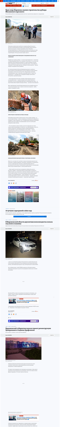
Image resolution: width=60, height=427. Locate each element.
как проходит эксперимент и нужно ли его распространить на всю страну (27, 301)
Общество (9, 326)
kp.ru (37, 180)
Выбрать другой (27, 6)
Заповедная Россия (44, 5)
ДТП (10, 317)
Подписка (52, 3)
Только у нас (15, 5)
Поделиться (52, 228)
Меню (1, 1)
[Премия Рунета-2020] (18, 3)
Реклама (47, 3)
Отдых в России (38, 5)
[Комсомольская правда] (10, 3)
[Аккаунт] (58, 1)
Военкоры (18, 5)
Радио (43, 3)
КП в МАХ (34, 5)
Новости (11, 5)
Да (23, 6)
